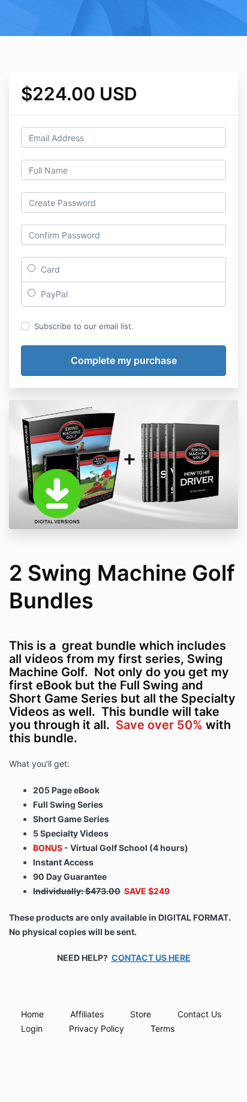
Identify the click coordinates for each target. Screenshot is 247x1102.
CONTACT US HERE (151, 957)
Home (32, 1014)
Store (140, 1014)
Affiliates (87, 1014)
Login (32, 1028)
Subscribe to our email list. (84, 326)
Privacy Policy (96, 1028)
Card (49, 269)
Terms (162, 1028)
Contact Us (199, 1014)
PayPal (53, 294)
